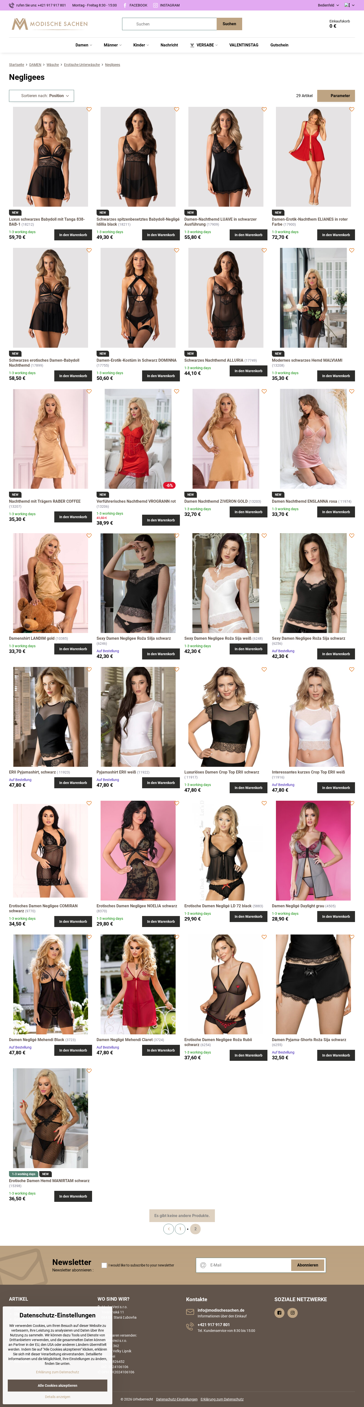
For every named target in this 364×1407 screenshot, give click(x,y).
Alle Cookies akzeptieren (57, 1386)
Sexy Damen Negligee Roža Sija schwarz (308, 638)
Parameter (340, 95)
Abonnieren (307, 1265)
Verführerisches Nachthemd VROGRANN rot (136, 501)
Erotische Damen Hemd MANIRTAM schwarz (49, 1180)
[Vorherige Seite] (168, 1229)
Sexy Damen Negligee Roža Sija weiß (217, 638)
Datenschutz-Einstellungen (177, 1399)
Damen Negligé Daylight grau (298, 906)
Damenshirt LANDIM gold (32, 638)
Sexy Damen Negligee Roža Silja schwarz (134, 638)
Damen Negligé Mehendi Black (36, 1039)
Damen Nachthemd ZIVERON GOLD (216, 501)
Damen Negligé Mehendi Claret (125, 1039)
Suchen (229, 23)
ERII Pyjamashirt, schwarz (32, 772)
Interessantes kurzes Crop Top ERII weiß (308, 772)
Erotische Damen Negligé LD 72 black (218, 906)
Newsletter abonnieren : (73, 1270)
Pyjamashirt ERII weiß (116, 772)
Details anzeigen (57, 1397)
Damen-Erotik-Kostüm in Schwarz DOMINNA (137, 360)
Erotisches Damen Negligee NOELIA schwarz (137, 906)
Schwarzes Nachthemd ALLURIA (213, 360)
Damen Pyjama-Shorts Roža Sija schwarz (309, 1039)
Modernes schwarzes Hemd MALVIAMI (307, 360)
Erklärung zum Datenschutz (222, 1399)
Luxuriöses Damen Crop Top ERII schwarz (221, 772)
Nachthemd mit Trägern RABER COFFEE (45, 501)
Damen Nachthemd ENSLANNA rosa (304, 501)
